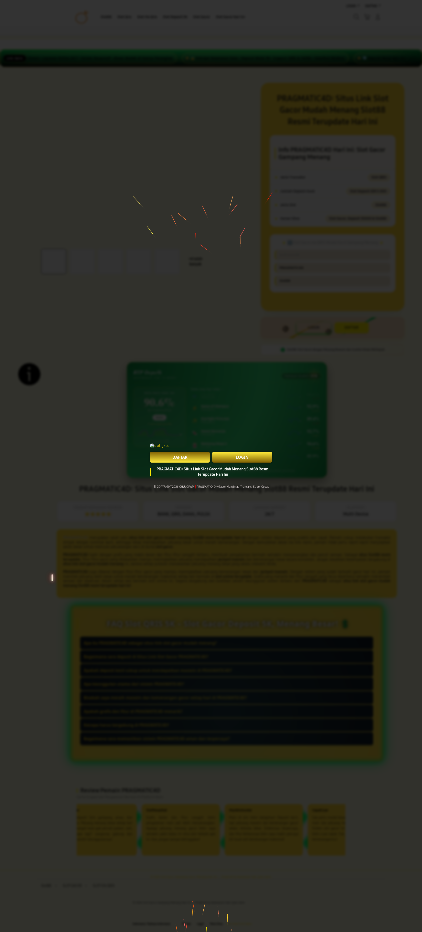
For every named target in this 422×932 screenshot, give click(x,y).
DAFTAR (180, 457)
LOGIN (242, 457)
